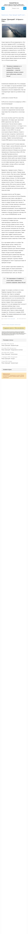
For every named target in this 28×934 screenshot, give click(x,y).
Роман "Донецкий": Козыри (8, 358)
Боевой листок (5, 15)
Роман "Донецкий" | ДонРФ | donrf (16, 15)
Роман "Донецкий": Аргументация (10, 363)
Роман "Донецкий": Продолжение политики (12, 349)
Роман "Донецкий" (11, 318)
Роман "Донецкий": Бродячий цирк (10, 345)
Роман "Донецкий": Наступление (9, 354)
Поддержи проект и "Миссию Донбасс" (14, 328)
